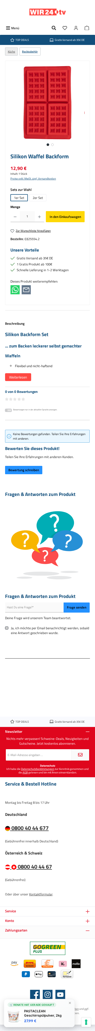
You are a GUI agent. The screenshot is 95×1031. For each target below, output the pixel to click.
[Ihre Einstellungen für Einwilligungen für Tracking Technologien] (86, 1022)
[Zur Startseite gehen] (48, 12)
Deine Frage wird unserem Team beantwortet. (38, 618)
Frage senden (76, 607)
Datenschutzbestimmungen (37, 769)
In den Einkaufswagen (65, 216)
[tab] (47, 354)
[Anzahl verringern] (15, 216)
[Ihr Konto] (76, 28)
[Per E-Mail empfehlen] (26, 289)
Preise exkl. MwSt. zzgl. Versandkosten (33, 178)
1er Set (19, 197)
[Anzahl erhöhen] (39, 216)
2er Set (38, 197)
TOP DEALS (22, 40)
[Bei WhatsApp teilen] (15, 289)
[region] (47, 108)
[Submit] (80, 755)
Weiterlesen (18, 377)
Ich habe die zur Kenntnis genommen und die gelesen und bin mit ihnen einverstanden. (47, 770)
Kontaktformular (40, 894)
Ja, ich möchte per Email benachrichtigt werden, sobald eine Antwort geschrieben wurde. (50, 630)
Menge (15, 207)
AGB (25, 772)
